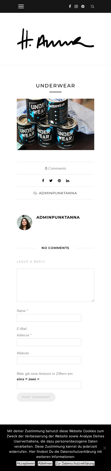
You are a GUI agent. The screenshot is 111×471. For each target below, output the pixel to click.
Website (23, 353)
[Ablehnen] (104, 447)
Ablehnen (45, 463)
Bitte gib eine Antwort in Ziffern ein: (45, 374)
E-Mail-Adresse (24, 332)
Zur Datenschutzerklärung (75, 463)
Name (22, 311)
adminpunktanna (58, 193)
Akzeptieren (26, 463)
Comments (55, 168)
